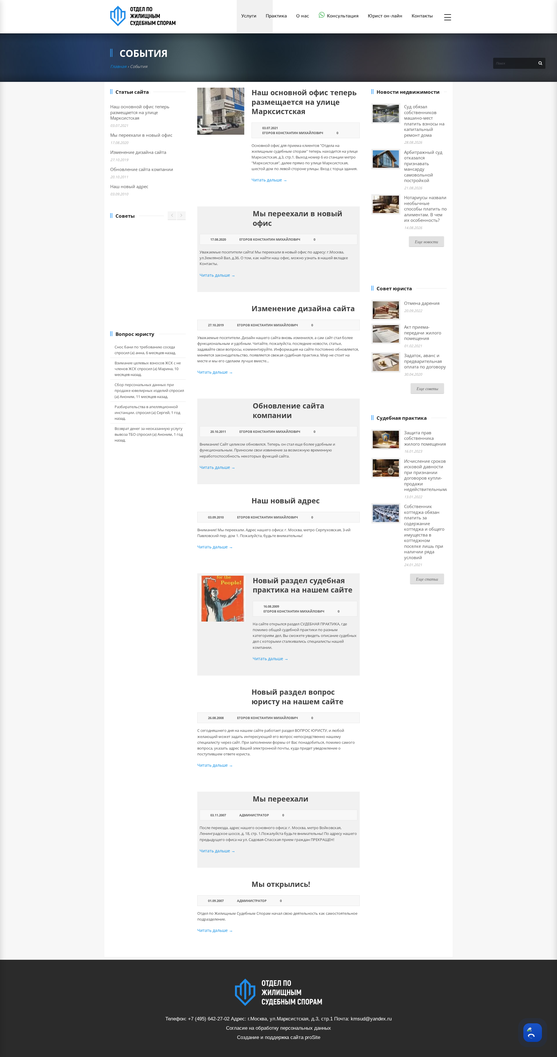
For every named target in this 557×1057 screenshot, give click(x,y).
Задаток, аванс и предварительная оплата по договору (425, 361)
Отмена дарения (422, 303)
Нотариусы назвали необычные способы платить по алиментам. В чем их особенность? (425, 209)
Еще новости (426, 241)
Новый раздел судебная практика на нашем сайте (302, 585)
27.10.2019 (216, 325)
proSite (312, 1037)
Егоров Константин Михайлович (292, 133)
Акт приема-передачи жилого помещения (422, 332)
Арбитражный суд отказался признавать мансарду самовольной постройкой (423, 166)
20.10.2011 (218, 431)
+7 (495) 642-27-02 (208, 1019)
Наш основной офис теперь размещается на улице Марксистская (304, 101)
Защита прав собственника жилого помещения (425, 438)
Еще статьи (427, 579)
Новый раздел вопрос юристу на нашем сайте (297, 696)
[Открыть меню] (447, 17)
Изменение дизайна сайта (303, 308)
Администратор (254, 815)
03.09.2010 (216, 517)
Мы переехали (280, 799)
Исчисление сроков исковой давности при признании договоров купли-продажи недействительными (426, 475)
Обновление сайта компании (288, 410)
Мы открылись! (281, 884)
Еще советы (427, 388)
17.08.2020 (218, 239)
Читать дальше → (269, 180)
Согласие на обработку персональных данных (278, 1028)
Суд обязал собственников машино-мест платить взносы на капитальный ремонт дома (424, 121)
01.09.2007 (216, 900)
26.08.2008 (216, 718)
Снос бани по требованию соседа (145, 347)
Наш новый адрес (286, 500)
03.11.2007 (218, 815)
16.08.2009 (271, 606)
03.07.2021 (270, 128)
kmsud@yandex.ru (371, 1019)
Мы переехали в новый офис (297, 218)
